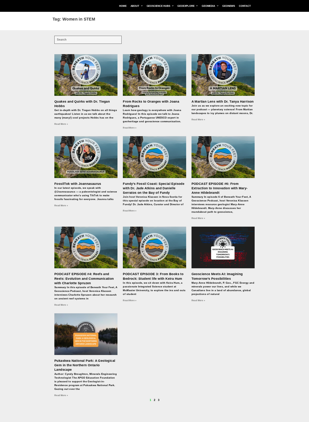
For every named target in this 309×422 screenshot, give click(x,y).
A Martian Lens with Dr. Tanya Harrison (223, 101)
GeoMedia (208, 5)
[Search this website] (88, 39)
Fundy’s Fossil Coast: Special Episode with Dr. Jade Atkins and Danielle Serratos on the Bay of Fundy (153, 188)
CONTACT (245, 5)
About (135, 5)
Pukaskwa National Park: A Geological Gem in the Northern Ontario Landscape (84, 365)
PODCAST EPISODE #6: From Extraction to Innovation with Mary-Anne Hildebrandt (220, 188)
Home (122, 5)
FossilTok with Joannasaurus (77, 184)
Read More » (61, 124)
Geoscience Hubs (158, 5)
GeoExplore (185, 5)
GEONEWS (228, 5)
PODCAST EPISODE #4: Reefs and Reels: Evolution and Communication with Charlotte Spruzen (84, 278)
